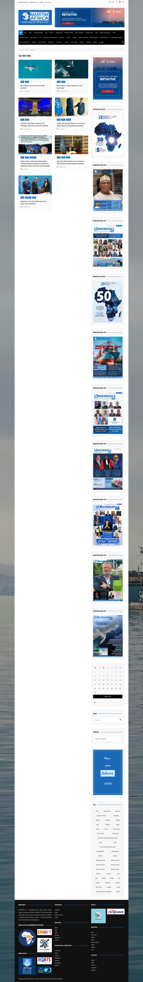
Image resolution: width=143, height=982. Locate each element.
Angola (56, 953)
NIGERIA (104, 878)
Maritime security (68, 33)
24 (95, 688)
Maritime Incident (23, 37)
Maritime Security (100, 869)
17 (95, 684)
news (96, 878)
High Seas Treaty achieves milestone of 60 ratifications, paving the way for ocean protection (34, 124)
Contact (67, 42)
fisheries (107, 825)
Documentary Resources (117, 37)
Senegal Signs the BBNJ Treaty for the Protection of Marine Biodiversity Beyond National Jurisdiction (71, 124)
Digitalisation (59, 33)
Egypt (63, 157)
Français (82, 42)
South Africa (33, 157)
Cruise (114, 33)
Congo (56, 917)
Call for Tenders (42, 42)
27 (107, 688)
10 (95, 680)
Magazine (62, 37)
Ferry (40, 37)
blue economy (107, 811)
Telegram (41, 2)
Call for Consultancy (24, 42)
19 (103, 684)
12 (103, 680)
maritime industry (100, 865)
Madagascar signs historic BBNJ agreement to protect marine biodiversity (33, 202)
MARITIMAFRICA (100, 851)
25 (99, 688)
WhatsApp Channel (33, 2)
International (115, 834)
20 (107, 684)
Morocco (109, 874)
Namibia (57, 965)
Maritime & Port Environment (50, 37)
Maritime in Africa (115, 860)
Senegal (68, 119)
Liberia (115, 842)
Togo (92, 950)
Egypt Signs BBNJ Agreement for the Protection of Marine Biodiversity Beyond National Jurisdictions (70, 162)
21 (111, 684)
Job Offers (33, 42)
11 (99, 680)
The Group (58, 42)
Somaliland (94, 968)
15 (116, 680)
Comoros (57, 956)
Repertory (50, 42)
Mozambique (58, 963)
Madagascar (28, 197)
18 (99, 684)
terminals (109, 887)
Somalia (93, 965)
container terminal (101, 816)
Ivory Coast (94, 935)
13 (107, 680)
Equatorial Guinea (59, 915)
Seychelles (107, 883)
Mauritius (98, 874)
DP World (118, 820)
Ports (119, 878)
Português (88, 42)
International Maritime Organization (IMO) (108, 838)
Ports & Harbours (79, 33)
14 (111, 680)
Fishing (117, 825)
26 (103, 688)
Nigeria (93, 945)
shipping (118, 883)
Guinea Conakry (95, 942)
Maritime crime (89, 33)
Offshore (75, 37)
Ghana (106, 829)
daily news (116, 816)
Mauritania (57, 938)
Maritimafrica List (104, 37)
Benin (92, 932)
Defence (52, 33)
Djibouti (93, 960)
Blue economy (33, 37)
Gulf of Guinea (116, 829)
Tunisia (56, 940)
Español (95, 42)
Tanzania (93, 970)
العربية (101, 42)
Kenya (100, 842)
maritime (100, 856)
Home (25, 33)
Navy (96, 33)
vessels (118, 892)
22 (116, 684)
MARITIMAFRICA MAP (23, 2)
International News (38, 33)
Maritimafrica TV (94, 37)
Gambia (97, 829)
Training (68, 37)
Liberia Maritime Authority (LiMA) (108, 847)
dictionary (107, 820)
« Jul (94, 702)
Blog (46, 33)
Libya (56, 933)
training (118, 887)
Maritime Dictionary (100, 860)
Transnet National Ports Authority (103, 892)
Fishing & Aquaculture (105, 33)
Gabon (56, 912)
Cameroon (117, 811)
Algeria (56, 928)
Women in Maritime (83, 37)
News (30, 33)
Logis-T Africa (48, 2)
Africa (97, 811)
